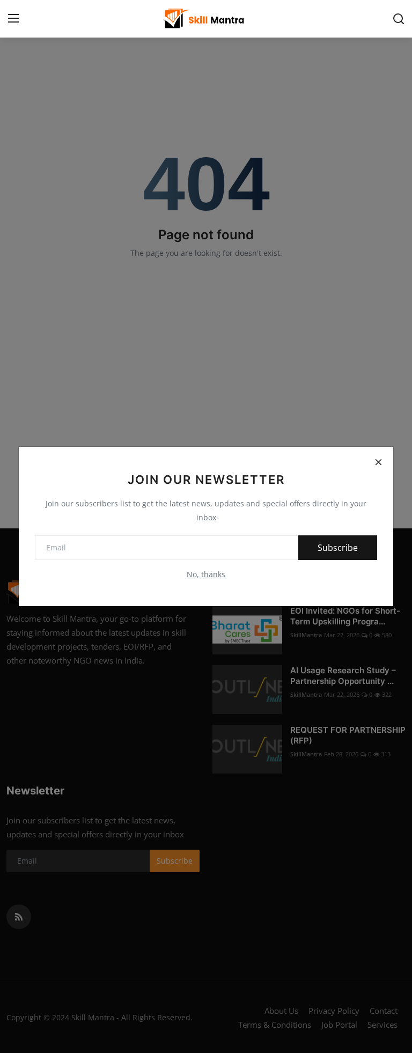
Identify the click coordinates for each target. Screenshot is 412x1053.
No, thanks (206, 574)
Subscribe (338, 548)
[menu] (13, 19)
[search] (398, 19)
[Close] (378, 462)
